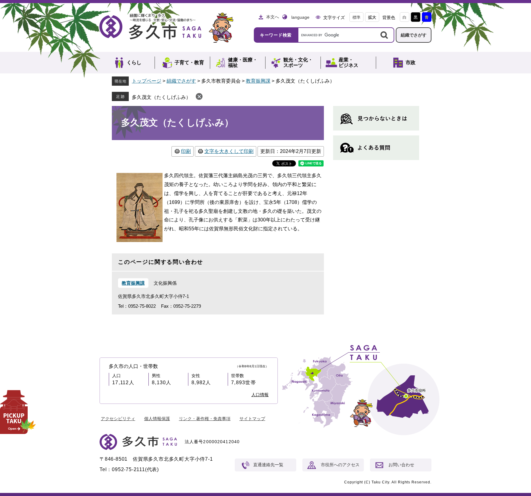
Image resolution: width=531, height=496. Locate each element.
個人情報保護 (157, 418)
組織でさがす (414, 35)
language (300, 17)
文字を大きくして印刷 (229, 151)
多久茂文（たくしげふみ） (161, 97)
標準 (356, 17)
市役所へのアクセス (340, 464)
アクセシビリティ (118, 418)
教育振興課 (258, 81)
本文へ (272, 16)
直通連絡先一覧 (268, 464)
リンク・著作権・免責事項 (204, 418)
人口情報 (260, 394)
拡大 (372, 17)
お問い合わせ (401, 464)
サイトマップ (252, 418)
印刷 (186, 151)
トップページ (146, 81)
